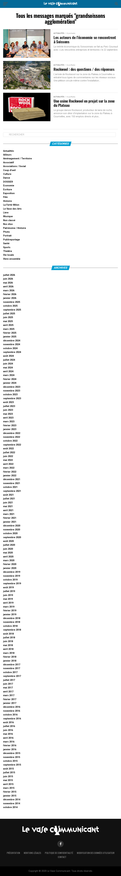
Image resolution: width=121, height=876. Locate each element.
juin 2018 (8, 641)
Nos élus (8, 224)
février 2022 (9, 471)
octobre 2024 (10, 348)
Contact (62, 857)
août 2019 (8, 587)
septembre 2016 (12, 718)
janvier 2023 (9, 429)
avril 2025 (8, 325)
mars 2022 (8, 468)
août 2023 (8, 402)
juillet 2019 (9, 591)
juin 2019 (8, 595)
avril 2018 (8, 649)
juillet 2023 (9, 406)
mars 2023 (8, 421)
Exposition (9, 193)
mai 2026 (8, 282)
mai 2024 (8, 367)
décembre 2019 (11, 572)
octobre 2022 (10, 441)
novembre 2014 (11, 803)
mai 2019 (8, 599)
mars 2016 (8, 741)
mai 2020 (8, 552)
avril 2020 (8, 556)
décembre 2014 (11, 799)
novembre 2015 (11, 757)
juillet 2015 (9, 772)
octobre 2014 (10, 807)
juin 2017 (8, 684)
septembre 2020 (12, 537)
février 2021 (9, 518)
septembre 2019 (12, 583)
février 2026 (9, 294)
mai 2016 (8, 734)
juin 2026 (8, 279)
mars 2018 (8, 653)
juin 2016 (8, 730)
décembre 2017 (11, 664)
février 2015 (9, 792)
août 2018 (8, 633)
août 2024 (8, 356)
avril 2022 (8, 464)
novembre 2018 (11, 622)
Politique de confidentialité (59, 853)
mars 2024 (8, 375)
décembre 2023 (11, 387)
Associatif (8, 162)
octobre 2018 (10, 626)
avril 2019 (8, 602)
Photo (6, 232)
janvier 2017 (9, 703)
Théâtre (7, 251)
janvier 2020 (9, 568)
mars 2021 (8, 514)
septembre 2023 (12, 398)
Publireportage (11, 239)
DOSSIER (8, 181)
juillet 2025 (9, 313)
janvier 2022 (9, 475)
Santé (6, 243)
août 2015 (8, 768)
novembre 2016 (11, 711)
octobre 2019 (10, 579)
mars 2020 (8, 560)
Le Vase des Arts (12, 209)
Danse (6, 178)
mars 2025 (8, 329)
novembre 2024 (11, 344)
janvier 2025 (9, 336)
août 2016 (8, 722)
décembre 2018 (11, 618)
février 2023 (9, 425)
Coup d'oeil (9, 170)
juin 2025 (8, 317)
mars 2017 (8, 695)
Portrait (7, 235)
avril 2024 (8, 371)
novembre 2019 (11, 576)
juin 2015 (8, 776)
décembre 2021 (11, 479)
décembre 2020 (11, 525)
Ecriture (7, 189)
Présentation (13, 853)
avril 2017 (8, 691)
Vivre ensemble (11, 259)
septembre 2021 (12, 491)
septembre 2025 (12, 309)
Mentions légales (32, 853)
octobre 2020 (10, 533)
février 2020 (9, 564)
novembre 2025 (11, 302)
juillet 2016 (9, 726)
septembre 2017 (12, 676)
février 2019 (9, 610)
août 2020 (8, 541)
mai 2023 (8, 414)
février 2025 (9, 333)
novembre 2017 (11, 668)
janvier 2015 (9, 795)
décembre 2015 (11, 753)
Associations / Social (14, 166)
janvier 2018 (9, 660)
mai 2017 (8, 687)
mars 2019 (8, 606)
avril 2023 (8, 417)
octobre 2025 (10, 306)
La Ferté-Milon (11, 205)
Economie (8, 185)
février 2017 (9, 699)
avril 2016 (8, 738)
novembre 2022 (11, 437)
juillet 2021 (9, 498)
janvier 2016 (9, 749)
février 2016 (9, 745)
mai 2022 (8, 460)
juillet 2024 (9, 360)
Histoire (7, 201)
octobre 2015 (10, 761)
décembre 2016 (11, 707)
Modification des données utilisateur (95, 853)
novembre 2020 (11, 529)
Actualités (8, 151)
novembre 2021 (11, 483)
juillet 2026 (9, 275)
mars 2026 (8, 290)
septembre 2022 (12, 444)
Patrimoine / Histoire (14, 228)
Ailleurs (7, 154)
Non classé (9, 220)
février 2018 (9, 657)
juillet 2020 (9, 545)
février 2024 (9, 379)
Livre (6, 212)
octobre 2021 (10, 487)
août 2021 (8, 495)
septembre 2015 (12, 764)
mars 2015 (8, 788)
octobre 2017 (10, 672)
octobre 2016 (10, 714)
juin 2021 (8, 502)
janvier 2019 (9, 614)
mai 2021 (8, 506)
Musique (8, 216)
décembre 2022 (11, 433)
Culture (7, 174)
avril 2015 (8, 784)
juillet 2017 (9, 680)
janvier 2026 (9, 298)
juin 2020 (8, 549)
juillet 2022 (9, 452)
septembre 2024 (12, 352)
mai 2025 (8, 321)
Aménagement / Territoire (17, 158)
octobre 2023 (10, 394)
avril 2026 (8, 286)
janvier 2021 (9, 522)
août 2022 (8, 448)
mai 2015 (8, 780)
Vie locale (8, 255)
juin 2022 (8, 456)
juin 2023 (8, 410)
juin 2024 (8, 363)
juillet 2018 (9, 637)
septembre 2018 (12, 630)
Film (5, 197)
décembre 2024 (11, 340)
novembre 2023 (11, 390)
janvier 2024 (9, 383)
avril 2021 (8, 510)
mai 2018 (8, 645)
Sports (6, 247)
